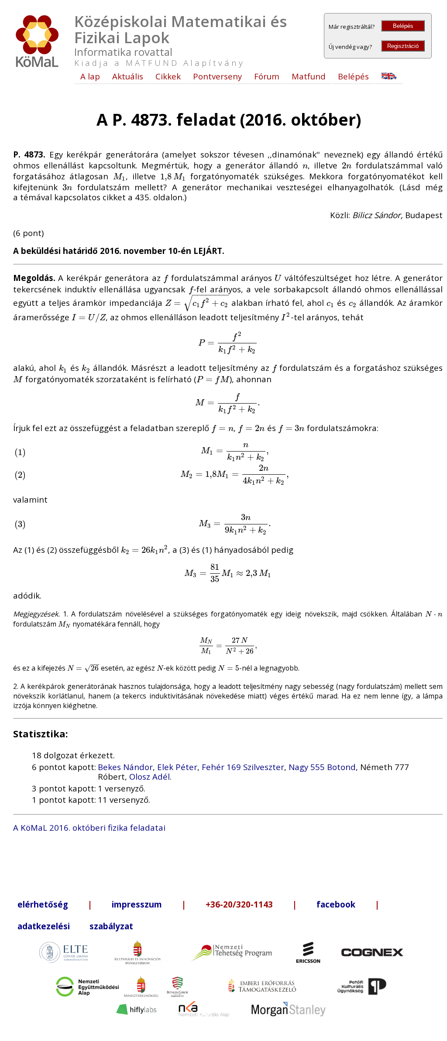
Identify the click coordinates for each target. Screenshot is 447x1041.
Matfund (309, 76)
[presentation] (305, 165)
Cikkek (168, 76)
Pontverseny (217, 76)
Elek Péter (177, 766)
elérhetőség (42, 904)
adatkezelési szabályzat (75, 926)
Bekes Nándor (125, 766)
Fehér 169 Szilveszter (243, 766)
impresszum (137, 904)
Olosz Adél (149, 776)
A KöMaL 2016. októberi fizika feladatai (89, 827)
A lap (90, 76)
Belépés (403, 26)
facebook (335, 904)
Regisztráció (403, 46)
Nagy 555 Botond (322, 766)
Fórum (266, 76)
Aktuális (127, 76)
